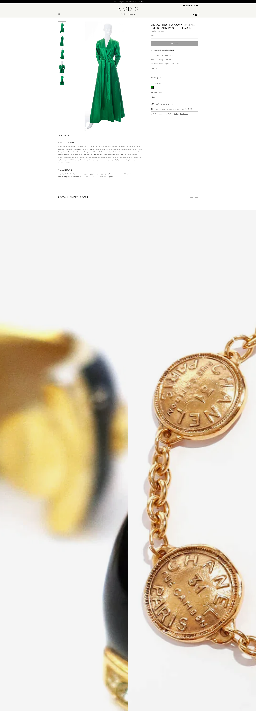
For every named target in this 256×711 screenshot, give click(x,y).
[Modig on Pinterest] (189, 6)
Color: (156, 83)
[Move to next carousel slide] (196, 197)
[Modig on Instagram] (187, 6)
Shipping (154, 50)
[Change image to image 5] (62, 80)
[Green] (152, 87)
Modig (153, 31)
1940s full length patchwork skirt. (77, 149)
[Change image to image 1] (62, 27)
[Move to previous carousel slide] (191, 197)
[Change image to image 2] (62, 41)
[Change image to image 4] (62, 67)
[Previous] (98, 1)
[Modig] (128, 9)
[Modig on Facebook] (184, 6)
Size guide (157, 78)
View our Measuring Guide (183, 109)
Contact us (184, 114)
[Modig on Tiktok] (192, 6)
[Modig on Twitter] (194, 6)
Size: (154, 68)
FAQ (176, 114)
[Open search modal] (59, 14)
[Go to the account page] (193, 14)
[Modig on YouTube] (197, 6)
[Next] (158, 1)
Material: (156, 92)
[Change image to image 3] (62, 54)
